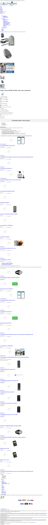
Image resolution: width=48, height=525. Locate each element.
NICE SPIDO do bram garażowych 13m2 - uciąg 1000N (9, 414)
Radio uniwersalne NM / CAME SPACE (6, 288)
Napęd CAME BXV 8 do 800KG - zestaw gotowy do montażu (9, 277)
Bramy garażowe (5, 21)
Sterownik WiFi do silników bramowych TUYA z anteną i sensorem (10, 179)
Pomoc (2, 481)
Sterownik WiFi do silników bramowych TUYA (7, 145)
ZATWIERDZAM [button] (2, 521)
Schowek (1, 11)
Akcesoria (4, 25)
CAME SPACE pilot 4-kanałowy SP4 (6, 168)
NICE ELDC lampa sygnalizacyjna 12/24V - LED (8, 248)
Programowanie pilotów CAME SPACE (6, 264)
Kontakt (3, 488)
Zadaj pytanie (33, 120)
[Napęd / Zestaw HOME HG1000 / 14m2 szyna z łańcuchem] (7, 60)
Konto (1, 8)
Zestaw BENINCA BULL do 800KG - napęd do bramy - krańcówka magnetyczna (13, 437)
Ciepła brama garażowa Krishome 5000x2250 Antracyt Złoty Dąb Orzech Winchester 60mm (14, 357)
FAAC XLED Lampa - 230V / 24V (5, 259)
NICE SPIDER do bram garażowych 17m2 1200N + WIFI (9, 380)
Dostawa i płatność (4, 492)
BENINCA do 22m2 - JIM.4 (4, 448)
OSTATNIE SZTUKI (6, 19)
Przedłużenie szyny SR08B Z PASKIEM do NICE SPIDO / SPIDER (10, 425)
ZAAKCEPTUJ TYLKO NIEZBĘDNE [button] (5, 523)
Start (0, 6)
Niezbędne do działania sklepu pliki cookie (6, 512)
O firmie (3, 486)
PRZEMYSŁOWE (5, 16)
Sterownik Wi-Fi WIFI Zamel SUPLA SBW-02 (7, 191)
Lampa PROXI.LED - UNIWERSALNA (6, 225)
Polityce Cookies (33, 522)
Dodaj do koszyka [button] (2, 116)
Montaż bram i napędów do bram (6, 483)
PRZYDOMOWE (5, 17)
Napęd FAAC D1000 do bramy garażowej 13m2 (7, 369)
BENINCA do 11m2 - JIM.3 (4, 459)
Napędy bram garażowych (6, 23)
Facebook (3, 487)
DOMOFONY (5, 26)
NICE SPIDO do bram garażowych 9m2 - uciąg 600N (8, 403)
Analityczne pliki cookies (3, 516)
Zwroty (3, 491)
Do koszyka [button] (9, 147)
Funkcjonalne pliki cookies (3, 514)
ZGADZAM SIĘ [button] (2, 524)
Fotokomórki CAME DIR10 (4, 202)
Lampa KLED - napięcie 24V (4, 236)
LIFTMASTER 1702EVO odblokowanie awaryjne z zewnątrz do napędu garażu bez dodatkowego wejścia (16, 334)
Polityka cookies (4, 482)
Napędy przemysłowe (5, 24)
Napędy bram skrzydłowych (6, 22)
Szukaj (11, 5)
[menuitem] (25, 16)
